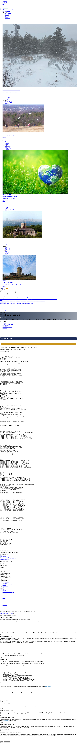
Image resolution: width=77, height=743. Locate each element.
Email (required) (3, 565)
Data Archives (5, 328)
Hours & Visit (5, 2)
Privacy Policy (2, 613)
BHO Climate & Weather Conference (11, 142)
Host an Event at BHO (8, 148)
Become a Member (8, 248)
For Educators (5, 593)
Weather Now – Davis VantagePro (8, 324)
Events (4, 139)
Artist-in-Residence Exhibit (9, 209)
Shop (3, 4)
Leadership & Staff (6, 606)
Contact (4, 309)
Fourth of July (7, 143)
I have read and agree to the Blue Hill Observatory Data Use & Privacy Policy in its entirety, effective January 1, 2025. (21, 739)
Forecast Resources (8, 23)
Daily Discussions (8, 13)
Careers (6, 254)
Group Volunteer (7, 252)
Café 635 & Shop (7, 207)
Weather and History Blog (9, 22)
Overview (4, 323)
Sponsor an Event (7, 147)
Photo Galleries (7, 18)
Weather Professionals (8, 102)
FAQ (3, 5)
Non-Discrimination (9, 613)
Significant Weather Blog (9, 21)
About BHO (5, 1)
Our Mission (5, 605)
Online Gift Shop (7, 253)
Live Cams (4, 288)
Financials (4, 310)
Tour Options (7, 208)
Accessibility (7, 204)
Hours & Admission (3, 301)
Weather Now (7, 16)
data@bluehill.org (48, 686)
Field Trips (6, 96)
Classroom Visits (7, 97)
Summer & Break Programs (9, 98)
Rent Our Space (7, 149)
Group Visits (7, 205)
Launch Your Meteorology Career (10, 99)
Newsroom (4, 3)
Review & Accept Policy (4, 351)
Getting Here (9, 301)
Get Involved (5, 245)
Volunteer (6, 251)
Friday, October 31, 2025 (4, 559)
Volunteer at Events (8, 146)
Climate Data (7, 15)
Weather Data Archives (8, 14)
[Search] (1, 288)
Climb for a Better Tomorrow (9, 141)
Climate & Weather (6, 11)
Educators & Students (8, 101)
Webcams (6, 17)
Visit (4, 201)
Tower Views (7, 210)
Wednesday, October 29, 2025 (15, 558)
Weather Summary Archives (7, 327)
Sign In (1, 8)
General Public (7, 103)
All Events (6, 144)
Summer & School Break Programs (8, 592)
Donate (6, 247)
